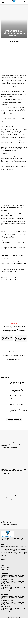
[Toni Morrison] (14, 347)
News (14, 28)
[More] (20, 370)
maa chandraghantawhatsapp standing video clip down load (20, 339)
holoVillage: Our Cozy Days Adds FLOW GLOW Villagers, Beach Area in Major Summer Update (18, 410)
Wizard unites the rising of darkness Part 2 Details (7, 338)
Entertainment (4, 579)
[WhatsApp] (17, 370)
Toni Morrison (15, 39)
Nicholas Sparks (6, 447)
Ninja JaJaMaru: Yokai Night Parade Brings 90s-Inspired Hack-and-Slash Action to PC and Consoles (18, 390)
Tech (2, 585)
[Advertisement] (14, 59)
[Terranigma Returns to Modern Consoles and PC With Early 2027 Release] (5, 397)
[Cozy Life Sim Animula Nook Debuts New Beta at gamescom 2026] (5, 403)
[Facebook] (8, 370)
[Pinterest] (14, 370)
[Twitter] (11, 370)
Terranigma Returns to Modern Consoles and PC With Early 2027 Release (17, 397)
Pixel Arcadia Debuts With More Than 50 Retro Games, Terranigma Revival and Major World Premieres (18, 384)
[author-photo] (2, 447)
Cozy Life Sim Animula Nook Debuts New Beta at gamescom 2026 (18, 403)
